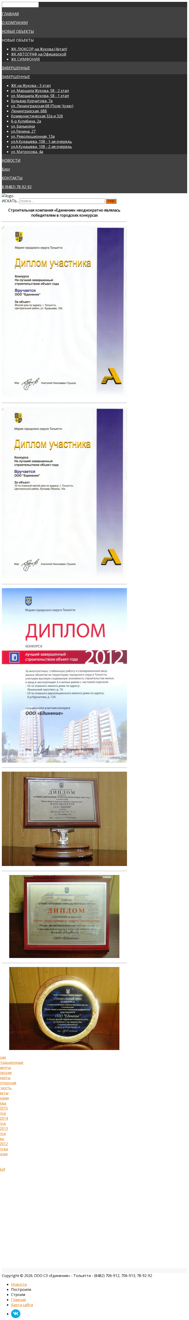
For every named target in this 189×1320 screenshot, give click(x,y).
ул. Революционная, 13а (33, 136)
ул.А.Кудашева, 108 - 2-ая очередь (41, 146)
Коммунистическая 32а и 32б (37, 116)
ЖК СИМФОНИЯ (25, 59)
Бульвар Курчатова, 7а (32, 100)
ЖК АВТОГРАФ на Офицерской (38, 54)
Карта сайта (22, 1304)
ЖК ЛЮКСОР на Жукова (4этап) (39, 49)
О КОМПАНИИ (15, 22)
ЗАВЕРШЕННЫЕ (16, 68)
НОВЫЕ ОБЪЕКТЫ (18, 31)
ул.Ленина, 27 (23, 131)
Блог (6, 169)
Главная (18, 1299)
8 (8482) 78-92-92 (17, 186)
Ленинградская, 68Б (29, 111)
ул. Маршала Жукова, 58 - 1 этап (40, 95)
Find (111, 201)
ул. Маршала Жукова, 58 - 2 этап (40, 90)
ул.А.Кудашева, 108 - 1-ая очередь (41, 141)
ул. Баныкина (23, 126)
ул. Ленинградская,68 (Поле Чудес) (42, 105)
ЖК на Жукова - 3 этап (31, 85)
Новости (19, 1284)
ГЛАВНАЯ (10, 13)
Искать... (10, 200)
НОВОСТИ (11, 160)
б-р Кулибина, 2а (26, 121)
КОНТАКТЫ (12, 178)
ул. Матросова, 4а (27, 151)
